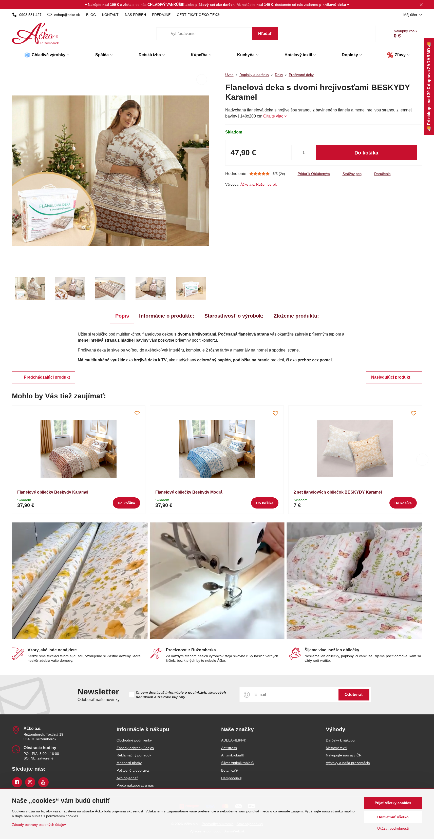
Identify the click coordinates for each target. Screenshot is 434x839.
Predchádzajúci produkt (47, 377)
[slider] (259, 174)
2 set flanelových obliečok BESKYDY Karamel (338, 492)
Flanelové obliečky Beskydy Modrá (188, 492)
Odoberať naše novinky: (99, 699)
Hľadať (265, 33)
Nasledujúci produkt (390, 377)
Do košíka (366, 152)
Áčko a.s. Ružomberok (258, 184)
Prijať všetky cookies (393, 803)
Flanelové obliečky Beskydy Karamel (52, 492)
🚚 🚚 (429, 86)
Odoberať (354, 694)
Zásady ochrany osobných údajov (39, 825)
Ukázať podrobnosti (393, 828)
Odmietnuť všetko (393, 817)
